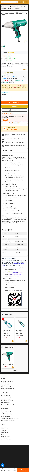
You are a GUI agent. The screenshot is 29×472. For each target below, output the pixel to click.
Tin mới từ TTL (4, 427)
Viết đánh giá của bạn (7, 55)
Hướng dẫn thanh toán (6, 413)
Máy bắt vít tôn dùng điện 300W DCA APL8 (7, 364)
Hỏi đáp (2, 434)
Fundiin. (8, 89)
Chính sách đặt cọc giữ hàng (7, 404)
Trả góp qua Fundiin (5, 416)
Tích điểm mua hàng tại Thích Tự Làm (9, 418)
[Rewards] (2, 465)
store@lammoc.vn (11, 269)
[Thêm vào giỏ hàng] (13, 341)
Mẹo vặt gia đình (4, 428)
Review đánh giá (4, 432)
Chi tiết (25, 69)
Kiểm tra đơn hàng (5, 383)
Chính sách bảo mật (5, 395)
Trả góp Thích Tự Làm (6, 385)
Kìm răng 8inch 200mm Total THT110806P (19, 332)
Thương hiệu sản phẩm (6, 440)
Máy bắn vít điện (7, 57)
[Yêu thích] (20, 2)
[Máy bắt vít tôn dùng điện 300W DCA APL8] (7, 356)
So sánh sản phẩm (5, 436)
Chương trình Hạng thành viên (7, 420)
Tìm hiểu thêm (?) (5, 92)
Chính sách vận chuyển (6, 397)
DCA (9, 58)
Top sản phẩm (4, 438)
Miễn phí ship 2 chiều (5, 399)
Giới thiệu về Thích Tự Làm (7, 381)
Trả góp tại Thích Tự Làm (6, 414)
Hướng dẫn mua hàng (6, 411)
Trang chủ (3, 6)
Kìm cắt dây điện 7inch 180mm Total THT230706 (7, 332)
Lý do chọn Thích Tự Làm (6, 386)
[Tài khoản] (26, 2)
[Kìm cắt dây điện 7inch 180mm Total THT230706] (7, 323)
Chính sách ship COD (5, 402)
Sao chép (5, 119)
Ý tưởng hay (3, 430)
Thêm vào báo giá (15, 110)
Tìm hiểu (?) (11, 82)
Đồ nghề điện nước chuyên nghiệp (15, 6)
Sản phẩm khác (7, 314)
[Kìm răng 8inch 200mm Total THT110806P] (21, 323)
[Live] (23, 2)
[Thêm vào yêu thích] (25, 41)
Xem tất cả (14, 370)
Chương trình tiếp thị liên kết (7, 388)
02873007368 (12, 130)
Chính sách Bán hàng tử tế (7, 400)
